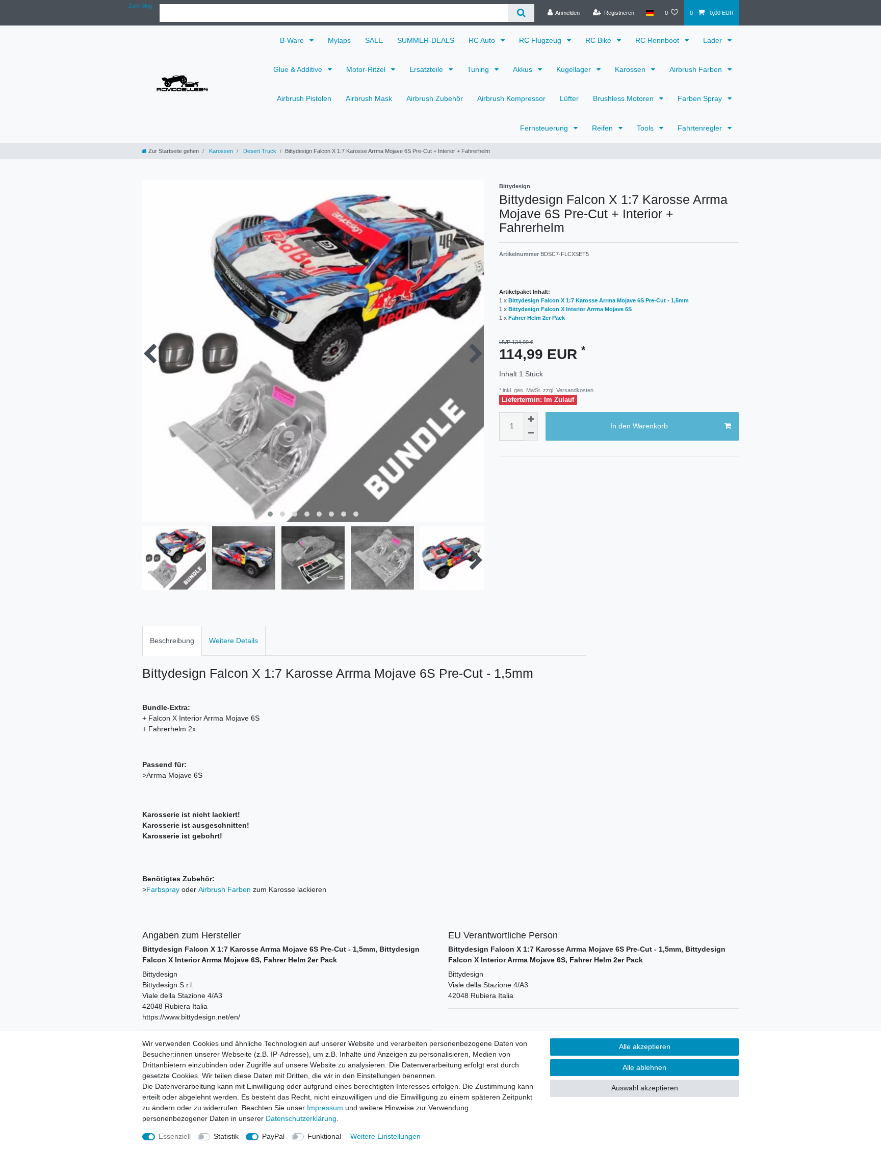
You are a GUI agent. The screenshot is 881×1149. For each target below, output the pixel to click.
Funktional (324, 1136)
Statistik (226, 1136)
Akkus (523, 69)
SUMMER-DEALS (425, 40)
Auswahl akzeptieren (644, 1088)
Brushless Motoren (624, 98)
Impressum (325, 1108)
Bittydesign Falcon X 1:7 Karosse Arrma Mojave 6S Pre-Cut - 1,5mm (598, 300)
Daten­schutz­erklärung (301, 1118)
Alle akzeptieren (644, 1046)
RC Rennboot (658, 40)
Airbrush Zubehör (434, 98)
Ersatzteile (427, 69)
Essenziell (175, 1136)
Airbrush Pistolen (304, 98)
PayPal (273, 1136)
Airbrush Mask (369, 98)
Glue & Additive (298, 69)
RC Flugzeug (541, 40)
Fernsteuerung (545, 128)
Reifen (603, 128)
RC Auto (483, 40)
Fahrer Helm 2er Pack (536, 318)
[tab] (172, 641)
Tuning (479, 69)
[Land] (649, 12)
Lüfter (569, 98)
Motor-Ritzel (366, 69)
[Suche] (521, 13)
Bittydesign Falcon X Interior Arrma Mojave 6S (570, 309)
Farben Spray (701, 98)
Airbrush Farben (696, 69)
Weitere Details (233, 640)
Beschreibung (172, 640)
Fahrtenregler (701, 128)
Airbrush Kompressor (511, 98)
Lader (713, 40)
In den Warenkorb (639, 426)
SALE (374, 40)
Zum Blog (140, 6)
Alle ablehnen (644, 1067)
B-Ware (293, 40)
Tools (646, 128)
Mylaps (339, 40)
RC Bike (599, 40)
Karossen (631, 69)
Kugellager (574, 69)
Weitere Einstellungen (385, 1136)
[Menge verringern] (531, 433)
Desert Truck (259, 151)
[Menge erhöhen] (531, 419)
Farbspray (162, 889)
